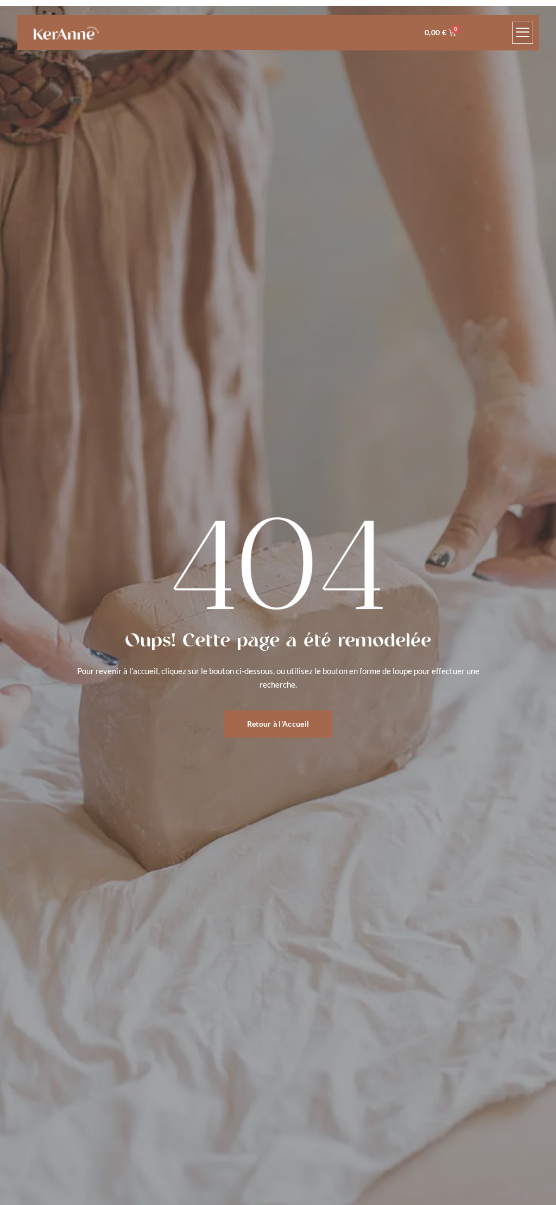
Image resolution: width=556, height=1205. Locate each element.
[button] (523, 33)
